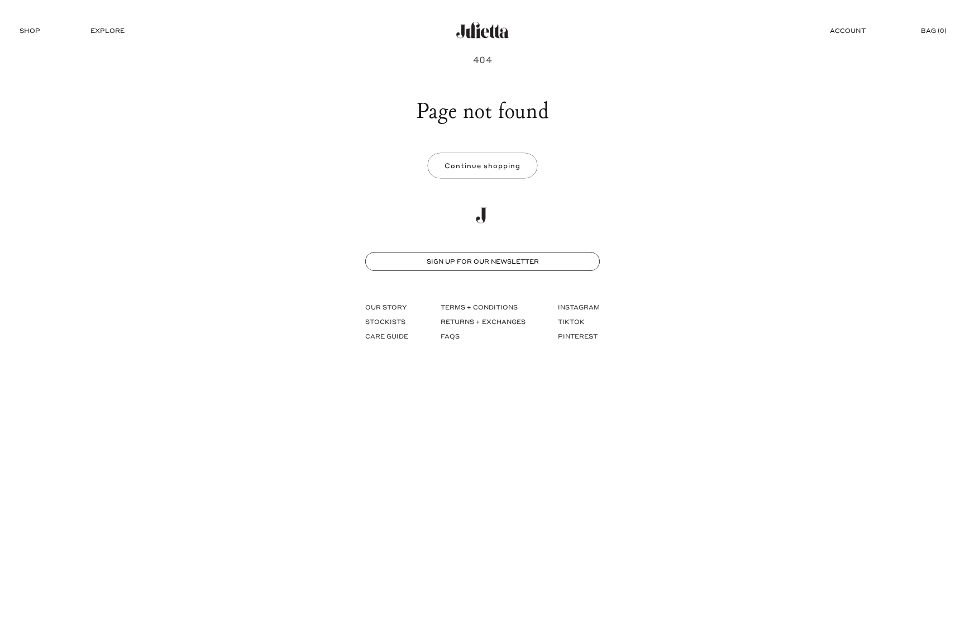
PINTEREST (578, 336)
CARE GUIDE (386, 336)
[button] (30, 30)
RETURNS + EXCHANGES (483, 321)
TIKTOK (571, 321)
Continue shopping (482, 165)
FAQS (450, 336)
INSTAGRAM (579, 307)
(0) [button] (934, 30)
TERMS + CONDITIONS (479, 307)
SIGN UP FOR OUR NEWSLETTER (483, 261)
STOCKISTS (385, 321)
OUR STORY (386, 307)
